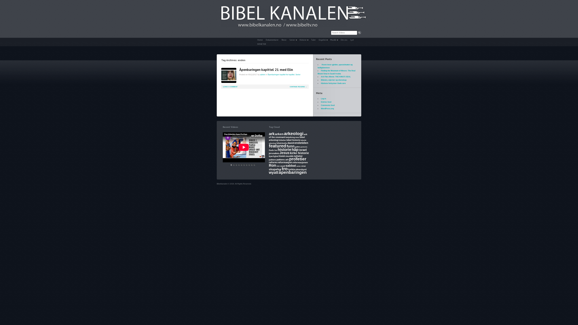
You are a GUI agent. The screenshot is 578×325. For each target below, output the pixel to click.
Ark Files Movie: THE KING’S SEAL (336, 77)
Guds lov (273, 150)
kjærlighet (273, 156)
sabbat (291, 165)
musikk (289, 156)
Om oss (344, 40)
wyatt (273, 172)
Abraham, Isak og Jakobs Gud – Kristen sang (249, 165)
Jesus (284, 153)
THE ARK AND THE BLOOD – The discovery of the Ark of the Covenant (236, 165)
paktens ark (283, 159)
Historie (302, 40)
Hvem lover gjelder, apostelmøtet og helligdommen (234, 165)
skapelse (275, 169)
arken (279, 134)
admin (262, 75)
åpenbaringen (293, 172)
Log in (323, 99)
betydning (290, 137)
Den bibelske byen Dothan (231, 165)
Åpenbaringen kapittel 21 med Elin (266, 69)
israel (303, 150)
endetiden (301, 142)
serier (298, 166)
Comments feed (328, 105)
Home (260, 40)
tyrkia (291, 169)
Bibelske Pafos (254, 165)
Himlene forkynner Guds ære (333, 83)
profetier (297, 159)
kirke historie (299, 153)
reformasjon (284, 162)
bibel (297, 137)
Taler (313, 40)
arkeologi (293, 133)
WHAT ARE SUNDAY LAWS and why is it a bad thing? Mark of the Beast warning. (241, 165)
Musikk (332, 40)
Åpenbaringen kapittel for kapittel (281, 75)
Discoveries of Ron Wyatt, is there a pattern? (239, 165)
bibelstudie (282, 143)
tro (285, 168)
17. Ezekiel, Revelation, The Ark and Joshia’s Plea (244, 165)
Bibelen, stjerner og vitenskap (333, 80)
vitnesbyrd (300, 169)
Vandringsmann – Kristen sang (252, 165)
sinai (303, 166)
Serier (291, 40)
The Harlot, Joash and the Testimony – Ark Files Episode (246, 165)
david (290, 143)
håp (295, 149)
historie (284, 149)
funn (291, 146)
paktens (272, 160)
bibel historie (293, 140)
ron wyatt (281, 166)
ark (272, 134)
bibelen (282, 140)
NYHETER (261, 44)
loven (282, 156)
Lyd (352, 40)
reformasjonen (300, 162)
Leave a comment (230, 87)
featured (277, 146)
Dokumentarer (272, 40)
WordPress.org (327, 109)
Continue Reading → (298, 87)
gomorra (303, 147)
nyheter (298, 156)
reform (273, 162)
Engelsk (321, 40)
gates (297, 147)
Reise (284, 40)
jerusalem (274, 153)
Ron (272, 165)
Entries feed (326, 102)
